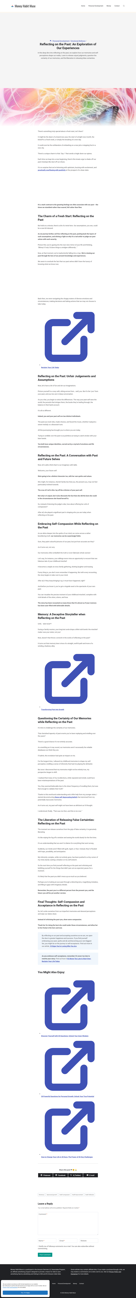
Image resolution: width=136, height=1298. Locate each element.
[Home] (50, 41)
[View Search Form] (123, 6)
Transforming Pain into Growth (52, 710)
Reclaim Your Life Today (50, 367)
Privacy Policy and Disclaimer (10, 1287)
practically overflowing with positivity (52, 170)
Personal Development (95, 6)
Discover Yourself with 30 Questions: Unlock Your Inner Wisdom (64, 1036)
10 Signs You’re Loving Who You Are (63, 946)
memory (41, 1195)
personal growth (52, 1195)
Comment (43, 1214)
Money (109, 6)
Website (84, 1241)
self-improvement (77, 1195)
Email (62, 1241)
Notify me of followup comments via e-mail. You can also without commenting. (66, 1247)
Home (83, 6)
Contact (117, 6)
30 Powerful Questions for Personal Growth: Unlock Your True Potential (67, 1096)
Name (41, 1241)
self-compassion (64, 1195)
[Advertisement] (68, 188)
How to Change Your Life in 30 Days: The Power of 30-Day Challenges (67, 1157)
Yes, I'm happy (25, 1293)
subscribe (84, 1246)
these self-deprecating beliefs (66, 797)
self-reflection (89, 1195)
